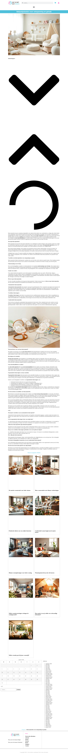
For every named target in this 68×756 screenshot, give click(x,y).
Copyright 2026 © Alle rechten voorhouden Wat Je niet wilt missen (34, 752)
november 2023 (49, 700)
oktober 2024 (48, 686)
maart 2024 (48, 695)
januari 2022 (48, 727)
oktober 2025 (48, 675)
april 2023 (48, 708)
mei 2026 (48, 667)
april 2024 (48, 694)
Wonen (26, 739)
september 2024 (49, 688)
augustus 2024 (49, 689)
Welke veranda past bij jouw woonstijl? (19, 655)
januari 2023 (48, 712)
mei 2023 (48, 707)
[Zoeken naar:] (8, 689)
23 (37, 675)
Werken (27, 741)
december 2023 (49, 699)
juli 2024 (47, 690)
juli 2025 (47, 679)
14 (25, 672)
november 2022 (49, 714)
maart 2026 (48, 669)
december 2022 (49, 713)
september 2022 (49, 717)
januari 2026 (48, 672)
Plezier (26, 742)
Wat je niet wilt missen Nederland (15, 742)
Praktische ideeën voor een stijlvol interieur (20, 531)
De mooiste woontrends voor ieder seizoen (19, 490)
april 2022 (48, 723)
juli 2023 (47, 705)
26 (13, 679)
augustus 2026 (49, 663)
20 (19, 675)
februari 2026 (48, 671)
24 (2, 679)
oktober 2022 (48, 716)
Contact (27, 745)
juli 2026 (47, 664)
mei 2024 (48, 693)
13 (19, 672)
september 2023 (49, 702)
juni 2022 (48, 721)
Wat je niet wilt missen (30, 736)
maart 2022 (48, 724)
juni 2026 (48, 666)
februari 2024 (48, 696)
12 (13, 672)
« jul (2, 686)
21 (25, 675)
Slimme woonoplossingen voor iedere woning (20, 572)
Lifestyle (27, 737)
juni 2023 (48, 706)
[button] (34, 7)
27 (19, 679)
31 (2, 682)
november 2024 (49, 685)
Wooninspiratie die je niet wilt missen (44, 572)
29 (31, 679)
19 (13, 675)
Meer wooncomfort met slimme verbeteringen (47, 490)
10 (2, 672)
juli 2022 (47, 719)
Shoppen (23, 729)
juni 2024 (48, 691)
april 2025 (48, 683)
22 (31, 675)
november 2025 (49, 674)
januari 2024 (48, 697)
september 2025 (49, 677)
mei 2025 (48, 682)
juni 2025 (48, 680)
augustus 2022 (49, 718)
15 (31, 672)
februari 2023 (48, 711)
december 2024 (49, 684)
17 (2, 675)
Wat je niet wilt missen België (14, 739)
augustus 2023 (49, 703)
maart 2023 (48, 710)
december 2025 (49, 673)
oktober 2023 (48, 701)
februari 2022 (48, 725)
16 (37, 672)
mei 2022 (48, 722)
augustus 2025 (49, 678)
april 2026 (48, 668)
